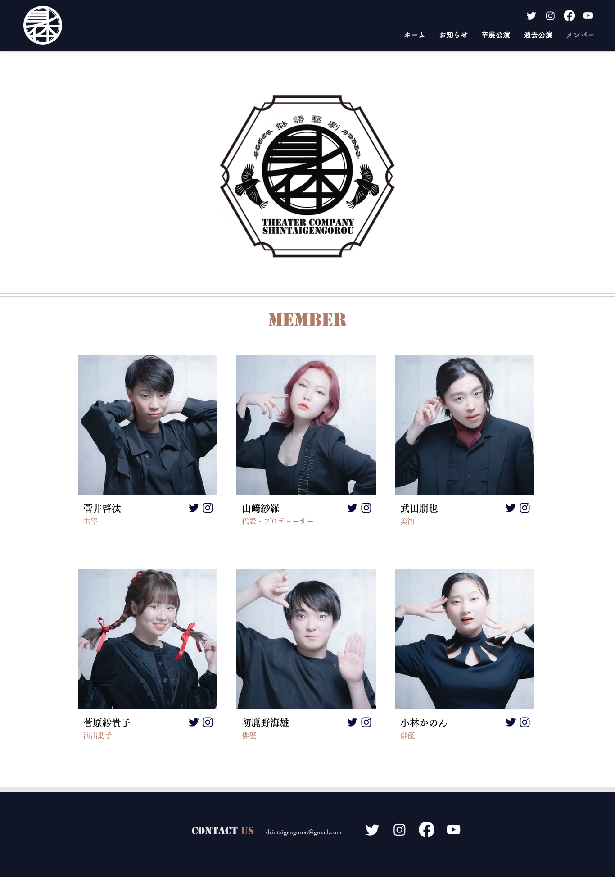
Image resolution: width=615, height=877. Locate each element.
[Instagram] (550, 15)
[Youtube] (588, 15)
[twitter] (193, 508)
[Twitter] (531, 15)
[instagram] (207, 508)
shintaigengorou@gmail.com (304, 832)
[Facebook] (569, 15)
